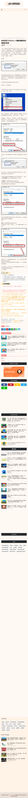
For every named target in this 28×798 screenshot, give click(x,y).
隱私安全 (8, 729)
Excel (7, 723)
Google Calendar (13, 549)
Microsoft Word (5, 551)
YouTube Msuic (10, 725)
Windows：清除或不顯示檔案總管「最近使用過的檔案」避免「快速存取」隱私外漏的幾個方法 (16, 453)
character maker (21, 549)
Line (11, 547)
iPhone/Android (5, 545)
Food (10, 723)
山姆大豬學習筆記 (12, 794)
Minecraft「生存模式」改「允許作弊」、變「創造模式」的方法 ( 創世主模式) (16, 754)
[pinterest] (11, 384)
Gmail (24, 545)
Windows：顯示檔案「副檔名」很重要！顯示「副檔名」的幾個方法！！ (16, 350)
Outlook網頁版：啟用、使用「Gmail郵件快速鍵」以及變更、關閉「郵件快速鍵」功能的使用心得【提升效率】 (16, 437)
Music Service (12, 551)
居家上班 (13, 727)
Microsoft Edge (5, 549)
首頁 (2, 38)
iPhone (15, 725)
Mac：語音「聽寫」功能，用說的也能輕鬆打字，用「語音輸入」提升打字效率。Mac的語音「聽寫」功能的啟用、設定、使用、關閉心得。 (17, 419)
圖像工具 (3, 727)
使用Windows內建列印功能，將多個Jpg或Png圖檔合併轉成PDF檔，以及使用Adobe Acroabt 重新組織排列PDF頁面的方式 (16, 344)
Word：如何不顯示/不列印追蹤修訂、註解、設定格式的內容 (17, 471)
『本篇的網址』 (16, 320)
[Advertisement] (14, 24)
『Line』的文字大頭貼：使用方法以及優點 (12, 286)
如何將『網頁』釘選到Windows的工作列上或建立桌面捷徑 (16, 496)
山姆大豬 (3, 45)
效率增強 (17, 727)
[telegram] (24, 384)
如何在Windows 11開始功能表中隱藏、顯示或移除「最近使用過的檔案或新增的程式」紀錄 (16, 501)
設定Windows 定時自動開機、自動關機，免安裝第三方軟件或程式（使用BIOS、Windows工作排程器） (16, 465)
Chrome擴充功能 (5, 547)
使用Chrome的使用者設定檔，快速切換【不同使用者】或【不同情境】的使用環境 (17, 484)
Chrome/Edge (13, 721)
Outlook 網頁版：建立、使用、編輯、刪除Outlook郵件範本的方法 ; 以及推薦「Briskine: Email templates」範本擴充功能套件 (16, 431)
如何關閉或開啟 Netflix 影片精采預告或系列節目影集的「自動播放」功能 (16, 749)
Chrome (7, 721)
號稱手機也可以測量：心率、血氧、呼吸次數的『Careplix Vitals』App (16, 759)
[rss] (17, 384)
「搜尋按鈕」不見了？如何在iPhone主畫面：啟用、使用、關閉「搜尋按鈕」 (16, 425)
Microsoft (20, 547)
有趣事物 (22, 727)
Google (11, 545)
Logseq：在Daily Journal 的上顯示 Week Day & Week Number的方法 (16, 443)
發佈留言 (3, 360)
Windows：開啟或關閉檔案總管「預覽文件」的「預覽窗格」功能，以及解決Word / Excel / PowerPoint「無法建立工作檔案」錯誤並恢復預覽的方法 (16, 477)
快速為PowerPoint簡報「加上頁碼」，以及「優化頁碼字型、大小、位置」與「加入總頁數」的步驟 (16, 506)
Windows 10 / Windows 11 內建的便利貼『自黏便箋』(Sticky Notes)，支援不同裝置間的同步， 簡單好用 (16, 459)
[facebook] (4, 384)
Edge (21, 545)
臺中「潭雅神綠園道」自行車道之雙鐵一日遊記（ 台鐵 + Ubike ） (16, 743)
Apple (3, 721)
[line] (4, 388)
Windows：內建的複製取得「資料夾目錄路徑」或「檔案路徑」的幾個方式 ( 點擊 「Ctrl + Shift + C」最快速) (17, 337)
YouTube (15, 547)
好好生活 (8, 727)
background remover (21, 551)
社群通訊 (3, 729)
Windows (5, 38)
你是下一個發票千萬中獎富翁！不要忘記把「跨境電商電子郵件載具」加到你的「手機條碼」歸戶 (16, 738)
